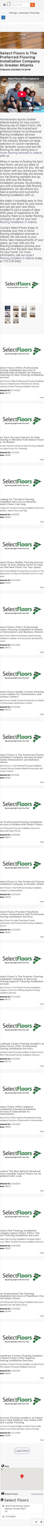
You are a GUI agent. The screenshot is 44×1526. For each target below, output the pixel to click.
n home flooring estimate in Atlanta (21, 151)
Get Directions (37, 1494)
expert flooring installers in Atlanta (17, 256)
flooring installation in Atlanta (18, 222)
